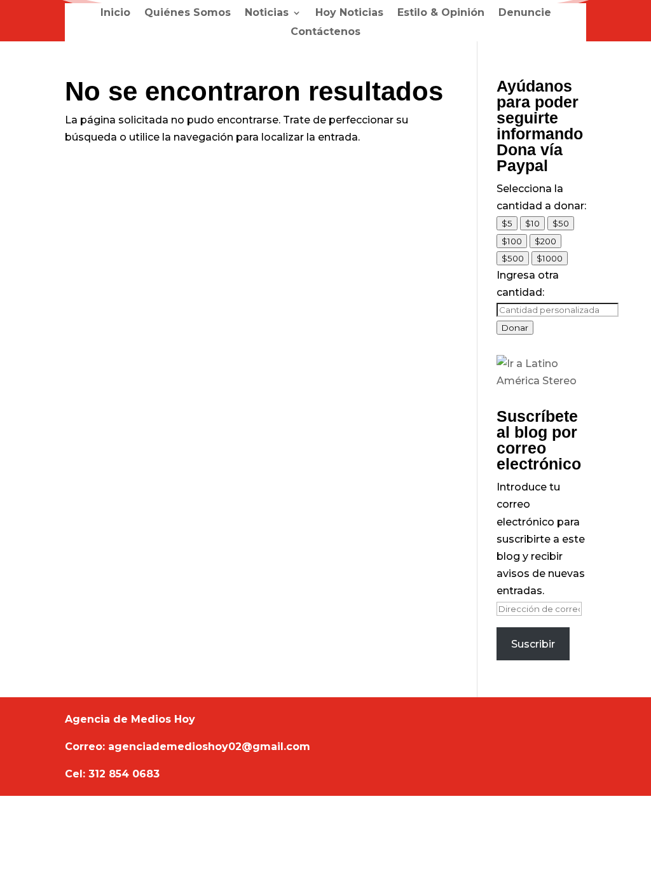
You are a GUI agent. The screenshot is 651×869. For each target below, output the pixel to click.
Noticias (267, 13)
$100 (512, 241)
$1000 (550, 258)
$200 (545, 241)
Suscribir (533, 644)
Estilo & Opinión (440, 13)
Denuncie (524, 13)
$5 (507, 223)
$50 (560, 223)
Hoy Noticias (349, 13)
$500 (513, 258)
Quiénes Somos (187, 13)
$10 (532, 223)
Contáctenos (325, 32)
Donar (515, 328)
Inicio (115, 13)
